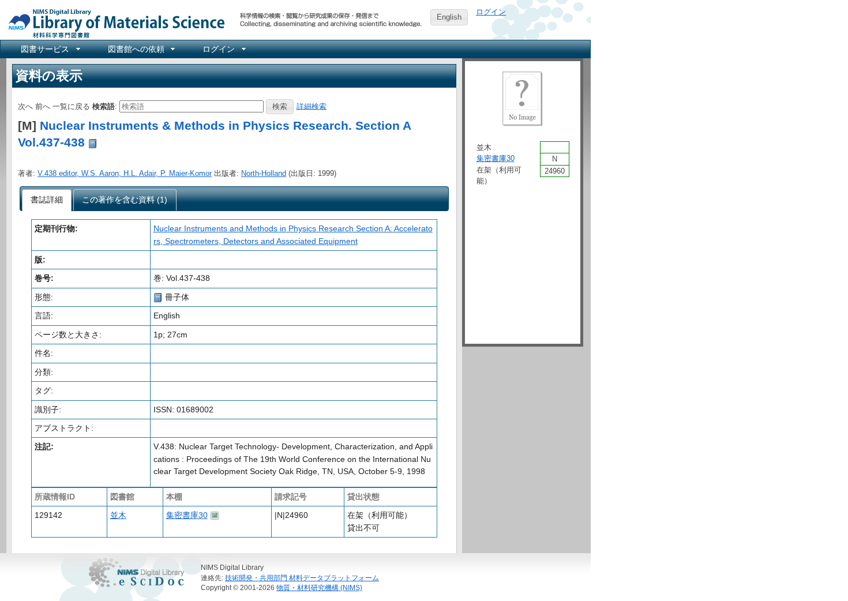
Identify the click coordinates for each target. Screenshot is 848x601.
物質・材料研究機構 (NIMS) (319, 587)
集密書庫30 (187, 515)
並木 (118, 515)
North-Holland (263, 173)
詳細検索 (312, 106)
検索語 (103, 106)
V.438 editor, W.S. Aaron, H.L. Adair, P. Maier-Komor (124, 173)
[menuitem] (49, 49)
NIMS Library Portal (113, 23)
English (449, 17)
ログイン (491, 11)
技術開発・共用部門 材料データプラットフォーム (302, 577)
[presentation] (47, 200)
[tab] (47, 200)
